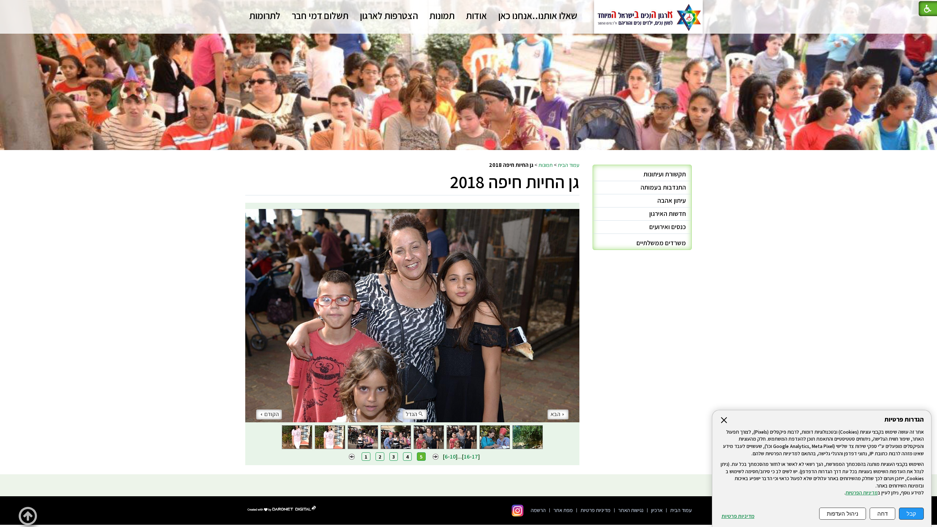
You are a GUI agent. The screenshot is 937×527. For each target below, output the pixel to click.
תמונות (442, 15)
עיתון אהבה (671, 200)
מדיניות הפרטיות (861, 492)
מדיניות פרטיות (737, 516)
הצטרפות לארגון (389, 15)
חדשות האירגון (667, 213)
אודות (476, 15)
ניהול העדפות (842, 514)
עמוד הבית (568, 164)
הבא (555, 414)
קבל (911, 514)
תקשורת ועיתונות (664, 174)
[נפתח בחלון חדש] (517, 510)
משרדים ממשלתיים (661, 243)
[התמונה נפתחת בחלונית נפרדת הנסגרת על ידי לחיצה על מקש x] (412, 312)
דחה (882, 514)
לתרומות (264, 15)
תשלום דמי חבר (320, 15)
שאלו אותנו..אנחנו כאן (537, 15)
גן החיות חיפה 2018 (514, 181)
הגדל (411, 414)
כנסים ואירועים (667, 227)
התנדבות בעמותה (663, 187)
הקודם (271, 414)
